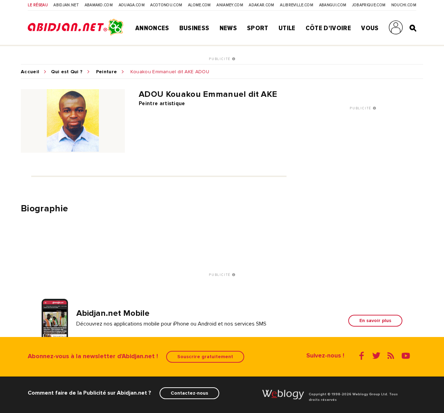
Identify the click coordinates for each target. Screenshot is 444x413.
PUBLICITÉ (220, 59)
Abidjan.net (66, 5)
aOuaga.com (132, 5)
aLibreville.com (296, 5)
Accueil (30, 71)
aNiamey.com (229, 5)
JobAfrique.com (368, 5)
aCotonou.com (166, 5)
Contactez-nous (189, 393)
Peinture (106, 71)
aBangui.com (333, 5)
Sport (257, 28)
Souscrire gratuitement (205, 357)
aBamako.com (99, 5)
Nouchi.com (403, 5)
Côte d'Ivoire (328, 28)
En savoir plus (375, 320)
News (228, 28)
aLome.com (199, 5)
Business (194, 28)
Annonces (152, 28)
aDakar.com (261, 5)
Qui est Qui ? (67, 71)
